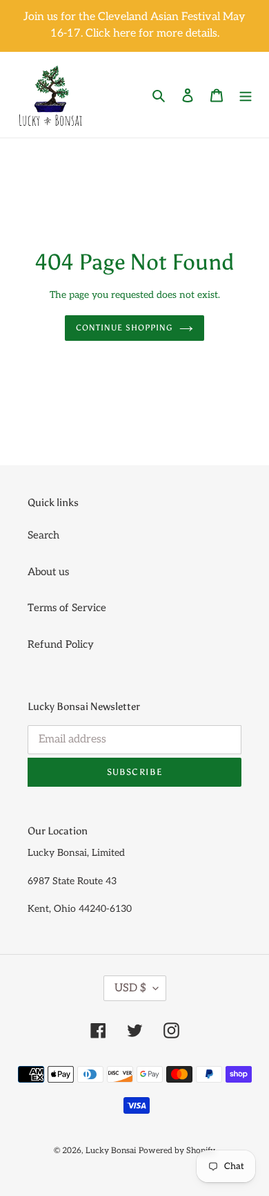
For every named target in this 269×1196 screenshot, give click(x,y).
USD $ (130, 988)
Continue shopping (124, 327)
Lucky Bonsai (111, 1151)
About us (48, 572)
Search (43, 535)
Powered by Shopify (177, 1151)
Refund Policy (61, 644)
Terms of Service (67, 607)
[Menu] (245, 95)
